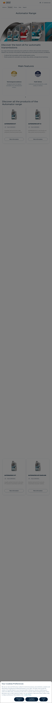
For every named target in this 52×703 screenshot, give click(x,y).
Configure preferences (32, 699)
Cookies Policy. (27, 695)
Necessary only (19, 699)
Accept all (43, 699)
